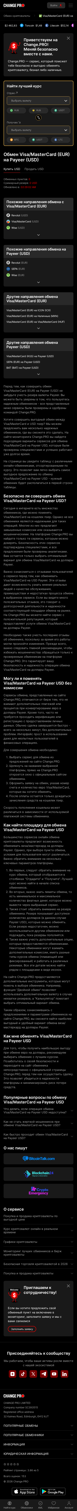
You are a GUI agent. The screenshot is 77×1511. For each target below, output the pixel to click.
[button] (12, 169)
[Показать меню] (70, 5)
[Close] (68, 38)
